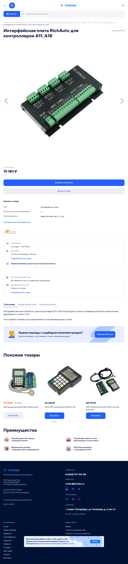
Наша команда (10, 530)
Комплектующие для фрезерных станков (28, 22)
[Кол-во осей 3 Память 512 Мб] (64, 381)
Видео (68, 526)
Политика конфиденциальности (18, 500)
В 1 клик (33, 415)
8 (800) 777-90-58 (76, 474)
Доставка (8, 551)
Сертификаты (10, 537)
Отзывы (7, 547)
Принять (95, 541)
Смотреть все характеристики (17, 222)
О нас (6, 526)
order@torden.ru (75, 483)
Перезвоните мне (105, 334)
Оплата (7, 554)
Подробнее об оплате (20, 293)
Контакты (8, 558)
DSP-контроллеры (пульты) (103, 22)
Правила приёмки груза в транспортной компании (33, 263)
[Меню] (5, 5)
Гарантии (8, 540)
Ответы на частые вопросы (78, 533)
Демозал (8, 533)
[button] (6, 101)
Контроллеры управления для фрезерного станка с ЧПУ (68, 22)
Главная (7, 22)
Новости (7, 544)
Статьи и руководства (75, 530)
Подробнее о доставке (21, 259)
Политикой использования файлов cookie (57, 544)
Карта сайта (9, 504)
